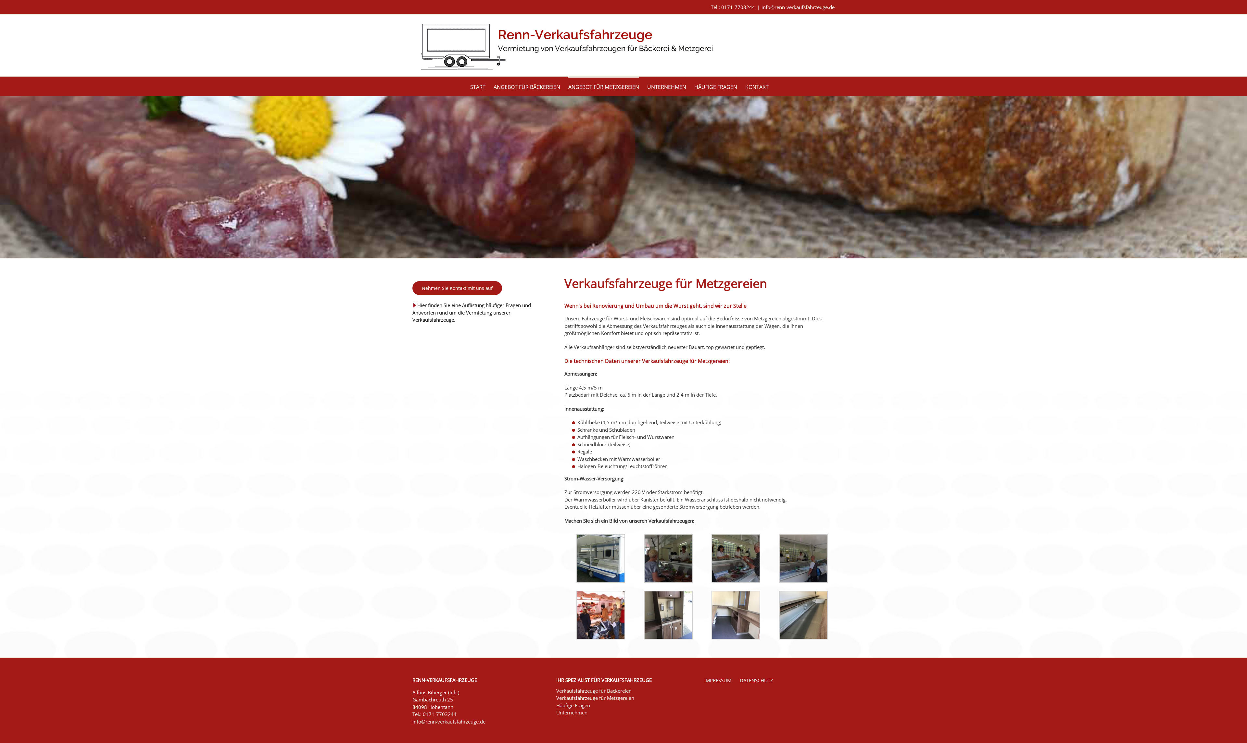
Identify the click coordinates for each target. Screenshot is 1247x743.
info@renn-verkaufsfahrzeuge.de (798, 7)
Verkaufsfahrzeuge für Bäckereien (594, 690)
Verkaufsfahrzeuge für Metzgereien (595, 698)
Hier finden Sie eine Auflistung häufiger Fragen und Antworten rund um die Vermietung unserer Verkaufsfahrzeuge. (471, 312)
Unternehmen (571, 712)
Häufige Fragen (573, 705)
